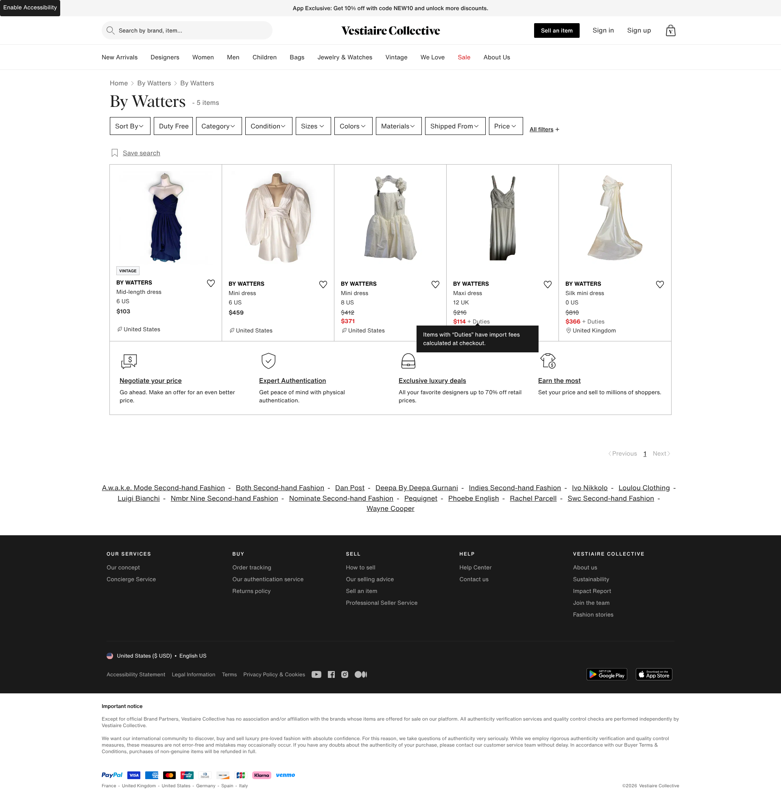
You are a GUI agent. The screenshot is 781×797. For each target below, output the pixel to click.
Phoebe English (473, 498)
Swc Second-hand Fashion (610, 498)
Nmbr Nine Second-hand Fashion (224, 498)
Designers (165, 57)
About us (585, 567)
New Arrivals (119, 57)
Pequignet (420, 498)
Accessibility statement (136, 674)
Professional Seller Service (381, 603)
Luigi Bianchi (139, 498)
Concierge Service (131, 579)
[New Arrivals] (144, 57)
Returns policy (251, 591)
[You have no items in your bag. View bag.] (670, 30)
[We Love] (451, 57)
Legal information (193, 674)
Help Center (476, 567)
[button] (670, 30)
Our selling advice (370, 579)
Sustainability (591, 579)
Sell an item (557, 30)
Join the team (591, 603)
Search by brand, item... (150, 30)
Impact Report (592, 591)
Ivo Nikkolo (590, 488)
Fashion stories (593, 614)
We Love (433, 57)
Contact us (474, 579)
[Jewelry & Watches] (378, 57)
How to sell (360, 567)
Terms (229, 674)
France (109, 786)
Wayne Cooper (390, 509)
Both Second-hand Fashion (280, 488)
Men (233, 57)
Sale (464, 57)
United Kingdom (139, 786)
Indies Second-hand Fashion (515, 488)
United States (176, 786)
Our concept (123, 567)
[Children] (283, 57)
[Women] (220, 57)
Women (203, 57)
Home (119, 83)
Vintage (396, 57)
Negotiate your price (151, 380)
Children (265, 57)
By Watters (154, 83)
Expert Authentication (292, 380)
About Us (497, 57)
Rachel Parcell (533, 498)
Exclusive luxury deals (432, 380)
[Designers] (186, 57)
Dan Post (349, 488)
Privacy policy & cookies (274, 674)
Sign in (603, 30)
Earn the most (559, 380)
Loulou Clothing (644, 488)
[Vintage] (414, 57)
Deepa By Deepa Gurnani (416, 488)
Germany (206, 786)
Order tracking (251, 567)
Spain (227, 786)
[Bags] (311, 57)
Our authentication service (267, 579)
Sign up (639, 30)
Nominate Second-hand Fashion (341, 498)
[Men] (246, 57)
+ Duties (478, 321)
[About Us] (516, 57)
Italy (243, 786)
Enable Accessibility (30, 7)
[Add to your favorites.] (211, 283)
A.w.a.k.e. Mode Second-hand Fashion (163, 488)
